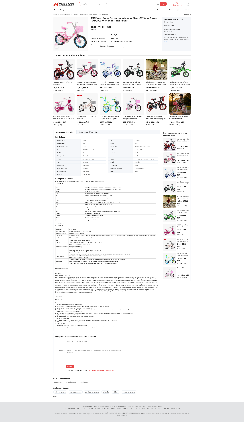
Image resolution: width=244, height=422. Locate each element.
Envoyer (69, 366)
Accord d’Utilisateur (107, 406)
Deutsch (119, 408)
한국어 (138, 408)
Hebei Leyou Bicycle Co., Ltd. (174, 19)
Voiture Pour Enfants (129, 392)
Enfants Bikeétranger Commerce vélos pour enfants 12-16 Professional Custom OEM (183, 269)
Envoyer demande (107, 46)
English (78, 408)
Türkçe (159, 408)
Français (97, 408)
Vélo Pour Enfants (60, 392)
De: (63, 341)
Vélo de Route (57, 382)
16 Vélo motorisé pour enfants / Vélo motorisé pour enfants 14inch (183, 212)
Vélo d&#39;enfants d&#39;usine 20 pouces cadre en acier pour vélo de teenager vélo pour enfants (183, 197)
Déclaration (97, 406)
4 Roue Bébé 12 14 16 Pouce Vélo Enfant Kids (183, 240)
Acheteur (159, 10)
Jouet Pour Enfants (75, 392)
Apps (177, 10)
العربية (132, 408)
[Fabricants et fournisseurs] (63, 4)
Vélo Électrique (84, 382)
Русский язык (105, 408)
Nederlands (126, 408)
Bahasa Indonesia (175, 408)
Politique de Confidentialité (120, 406)
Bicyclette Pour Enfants (92, 392)
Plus (165, 41)
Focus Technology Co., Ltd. (121, 412)
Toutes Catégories (61, 10)
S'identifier (188, 5)
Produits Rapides (151, 406)
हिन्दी (148, 408)
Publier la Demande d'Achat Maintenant (101, 370)
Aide (170, 10)
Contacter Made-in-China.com (137, 406)
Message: (62, 350)
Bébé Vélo (106, 392)
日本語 (143, 408)
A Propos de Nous (87, 406)
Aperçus (160, 406)
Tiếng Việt (166, 408)
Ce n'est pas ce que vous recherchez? (76, 370)
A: (64, 346)
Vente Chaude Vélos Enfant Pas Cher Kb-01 (183, 140)
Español (84, 408)
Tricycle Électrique (70, 382)
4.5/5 (172, 25)
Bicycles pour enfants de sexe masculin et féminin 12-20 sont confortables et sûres (183, 183)
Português (90, 408)
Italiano (113, 408)
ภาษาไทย (153, 408)
